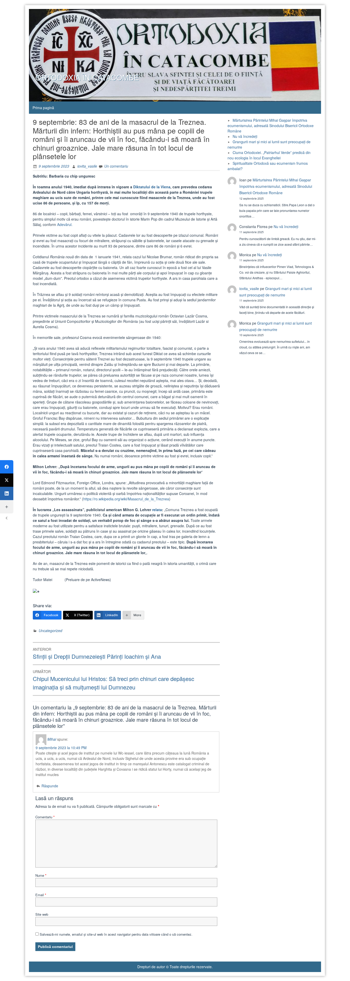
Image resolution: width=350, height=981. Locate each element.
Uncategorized (50, 630)
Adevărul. (65, 224)
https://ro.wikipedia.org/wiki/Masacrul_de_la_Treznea (126, 498)
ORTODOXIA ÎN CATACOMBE (87, 77)
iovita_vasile (87, 166)
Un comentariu (116, 166)
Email (40, 894)
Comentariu (45, 816)
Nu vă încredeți (245, 136)
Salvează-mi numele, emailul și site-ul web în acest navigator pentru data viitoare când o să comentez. (116, 934)
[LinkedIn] (6, 493)
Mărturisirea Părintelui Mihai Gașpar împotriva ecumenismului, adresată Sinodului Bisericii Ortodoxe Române (271, 125)
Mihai (51, 739)
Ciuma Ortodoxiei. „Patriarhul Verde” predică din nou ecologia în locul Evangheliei (269, 155)
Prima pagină (43, 107)
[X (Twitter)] (6, 480)
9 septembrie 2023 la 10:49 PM (61, 747)
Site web (41, 914)
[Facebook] (6, 466)
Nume (40, 875)
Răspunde (50, 785)
